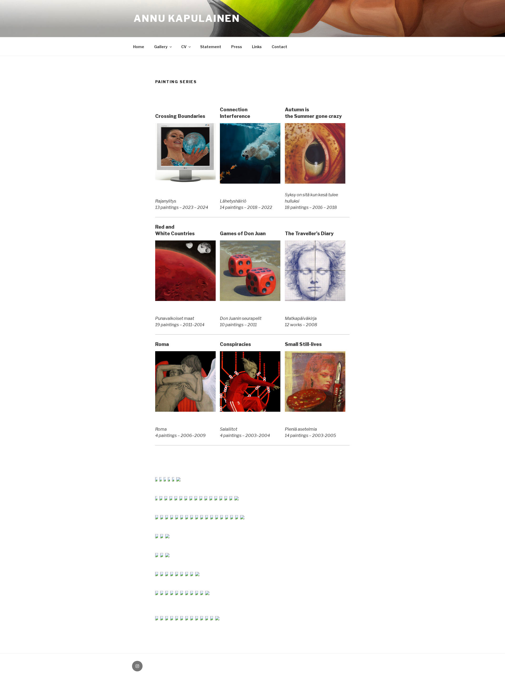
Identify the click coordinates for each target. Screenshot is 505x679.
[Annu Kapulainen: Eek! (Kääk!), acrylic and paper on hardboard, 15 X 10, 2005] (177, 618)
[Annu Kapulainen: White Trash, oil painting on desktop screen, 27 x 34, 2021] (170, 479)
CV (183, 46)
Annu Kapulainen (187, 18)
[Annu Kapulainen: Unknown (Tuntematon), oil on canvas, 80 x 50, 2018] (181, 498)
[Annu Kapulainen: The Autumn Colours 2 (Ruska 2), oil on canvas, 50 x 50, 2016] (166, 498)
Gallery (161, 46)
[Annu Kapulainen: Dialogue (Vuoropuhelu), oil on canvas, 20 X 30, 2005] (207, 618)
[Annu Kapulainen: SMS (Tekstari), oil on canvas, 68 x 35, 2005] (212, 618)
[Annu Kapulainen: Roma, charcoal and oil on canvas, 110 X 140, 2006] (185, 410)
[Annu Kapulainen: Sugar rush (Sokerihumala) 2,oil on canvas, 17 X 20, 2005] (187, 618)
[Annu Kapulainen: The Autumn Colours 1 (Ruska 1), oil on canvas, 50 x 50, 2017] (161, 498)
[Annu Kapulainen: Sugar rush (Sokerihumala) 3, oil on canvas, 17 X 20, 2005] (192, 618)
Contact (279, 46)
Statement (210, 46)
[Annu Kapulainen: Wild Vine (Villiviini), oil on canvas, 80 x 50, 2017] (157, 498)
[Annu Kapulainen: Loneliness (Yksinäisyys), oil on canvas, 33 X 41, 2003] (217, 618)
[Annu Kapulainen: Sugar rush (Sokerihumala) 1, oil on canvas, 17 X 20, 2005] (182, 618)
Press (236, 46)
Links (257, 46)
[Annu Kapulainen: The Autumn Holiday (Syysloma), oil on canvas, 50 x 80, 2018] (221, 498)
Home (138, 46)
